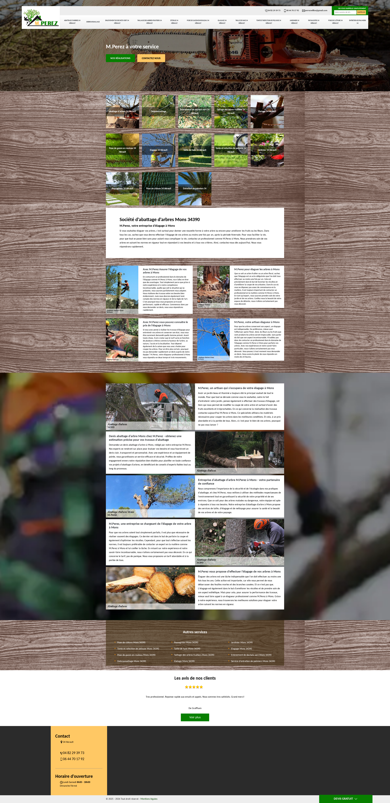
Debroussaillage (93, 22)
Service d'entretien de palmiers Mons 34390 (253, 661)
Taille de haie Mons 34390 (187, 649)
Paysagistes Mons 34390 (186, 642)
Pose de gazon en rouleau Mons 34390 (136, 655)
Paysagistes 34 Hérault (313, 22)
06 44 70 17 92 (292, 10)
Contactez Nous (151, 58)
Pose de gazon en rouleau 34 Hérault (198, 22)
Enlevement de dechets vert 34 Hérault (117, 22)
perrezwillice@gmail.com (316, 10)
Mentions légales (148, 799)
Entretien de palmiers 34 (357, 22)
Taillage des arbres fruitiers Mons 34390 (194, 655)
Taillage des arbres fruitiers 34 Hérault (149, 22)
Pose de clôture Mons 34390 (131, 642)
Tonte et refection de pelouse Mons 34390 (138, 649)
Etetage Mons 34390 (184, 661)
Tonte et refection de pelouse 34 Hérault (268, 22)
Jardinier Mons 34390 (242, 642)
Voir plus (195, 717)
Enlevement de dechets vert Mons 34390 (251, 655)
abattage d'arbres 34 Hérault (72, 22)
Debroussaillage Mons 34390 (131, 661)
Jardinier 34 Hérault (294, 22)
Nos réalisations (120, 58)
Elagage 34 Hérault (222, 22)
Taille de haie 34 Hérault (242, 22)
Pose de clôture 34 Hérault (335, 22)
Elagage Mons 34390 (241, 649)
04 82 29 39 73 (274, 10)
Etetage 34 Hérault (174, 22)
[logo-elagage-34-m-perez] (41, 17)
